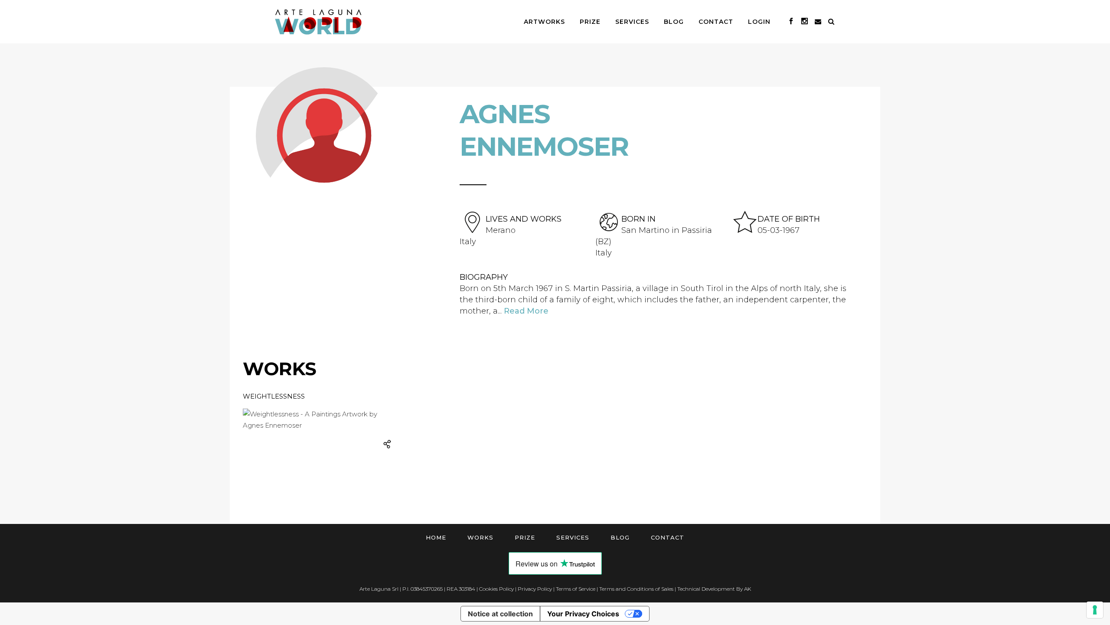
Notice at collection (500, 613)
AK (747, 589)
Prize (525, 537)
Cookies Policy (496, 589)
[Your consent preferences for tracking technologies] (1095, 610)
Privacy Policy (535, 589)
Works (480, 537)
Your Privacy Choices (583, 613)
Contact (667, 537)
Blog (620, 537)
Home (436, 537)
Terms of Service (575, 589)
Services (572, 537)
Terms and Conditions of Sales (636, 589)
